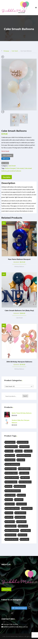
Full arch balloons (10, 495)
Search (25, 396)
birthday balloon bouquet (24, 455)
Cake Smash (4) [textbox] (18, 386)
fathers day (8, 486)
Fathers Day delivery (20, 486)
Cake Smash (15, 51)
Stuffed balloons (10, 521)
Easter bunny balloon (11, 482)
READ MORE (6, 589)
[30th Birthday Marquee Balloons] (19, 341)
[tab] (6, 177)
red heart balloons (20, 517)
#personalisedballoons (11, 446)
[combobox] (19, 386)
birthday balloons (10, 460)
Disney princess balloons (12, 477)
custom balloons (24, 473)
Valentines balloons (10, 535)
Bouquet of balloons (11, 468)
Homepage (6, 51)
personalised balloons (14, 171)
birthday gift (21, 460)
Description (6, 177)
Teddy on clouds (23, 526)
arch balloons (9, 451)
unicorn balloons (26, 530)
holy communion (21, 504)
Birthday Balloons (19, 266)
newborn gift (9, 517)
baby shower (28, 451)
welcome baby (24, 539)
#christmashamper (23, 442)
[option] (19, 84)
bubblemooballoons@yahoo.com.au (15, 627)
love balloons (9, 512)
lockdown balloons (27, 508)
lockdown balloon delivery (12, 508)
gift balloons (9, 499)
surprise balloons (22, 521)
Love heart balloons (20, 512)
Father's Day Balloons (25, 482)
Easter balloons (25, 477)
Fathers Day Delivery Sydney (13, 490)
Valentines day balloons (12, 539)
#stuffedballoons (24, 446)
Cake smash (20, 168)
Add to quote (5, 158)
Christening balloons (24, 468)
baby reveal (19, 451)
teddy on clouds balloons (12, 530)
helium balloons (10, 504)
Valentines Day (22, 535)
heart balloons (19, 499)
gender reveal (21, 495)
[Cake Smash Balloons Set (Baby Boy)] (19, 290)
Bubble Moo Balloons (17, 636)
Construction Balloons (11, 473)
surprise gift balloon (11, 526)
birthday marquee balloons (12, 464)
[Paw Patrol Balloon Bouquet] (19, 238)
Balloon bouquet (10, 168)
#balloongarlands (10, 442)
